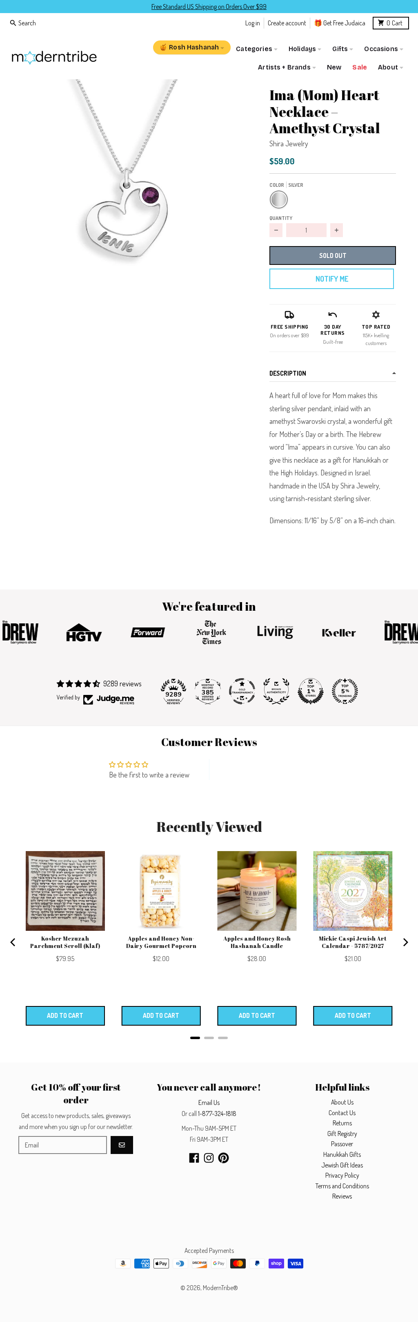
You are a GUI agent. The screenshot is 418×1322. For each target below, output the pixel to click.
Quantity (280, 218)
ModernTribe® (220, 1288)
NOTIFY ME (332, 278)
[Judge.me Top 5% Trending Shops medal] (345, 691)
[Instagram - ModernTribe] (208, 1157)
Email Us (209, 1102)
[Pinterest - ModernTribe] (223, 1157)
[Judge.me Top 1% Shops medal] (311, 691)
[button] (126, 196)
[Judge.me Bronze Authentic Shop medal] (276, 691)
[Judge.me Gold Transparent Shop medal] (242, 691)
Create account (287, 22)
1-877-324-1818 (217, 1113)
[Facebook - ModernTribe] (194, 1157)
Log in (252, 22)
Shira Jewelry (288, 143)
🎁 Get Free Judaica (339, 22)
